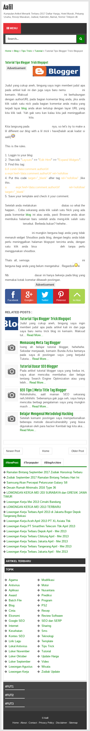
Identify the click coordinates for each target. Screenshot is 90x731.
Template (47, 641)
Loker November (19, 651)
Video (45, 661)
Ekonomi (14, 615)
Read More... (35, 335)
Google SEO (17, 620)
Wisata (46, 666)
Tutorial (46, 651)
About (24, 722)
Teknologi (48, 636)
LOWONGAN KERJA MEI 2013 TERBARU (34, 507)
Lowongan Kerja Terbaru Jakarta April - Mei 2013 (37, 541)
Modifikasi (48, 580)
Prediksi (47, 595)
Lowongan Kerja (19, 671)
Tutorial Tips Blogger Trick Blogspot (45, 319)
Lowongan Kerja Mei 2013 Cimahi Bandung (34, 501)
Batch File (15, 600)
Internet (13, 625)
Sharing (46, 625)
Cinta (12, 610)
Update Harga (50, 656)
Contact (33, 722)
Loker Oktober (18, 656)
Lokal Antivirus (18, 646)
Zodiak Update (51, 671)
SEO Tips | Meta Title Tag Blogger (43, 390)
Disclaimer (61, 722)
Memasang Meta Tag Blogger (40, 342)
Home (45, 451)
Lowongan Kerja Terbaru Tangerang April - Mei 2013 (39, 546)
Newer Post (13, 451)
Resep (46, 610)
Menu (13, 28)
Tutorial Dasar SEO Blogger (39, 366)
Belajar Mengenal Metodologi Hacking (46, 414)
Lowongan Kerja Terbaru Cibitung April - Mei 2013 (38, 536)
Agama (13, 580)
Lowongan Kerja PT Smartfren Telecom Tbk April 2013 (41, 526)
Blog (11, 605)
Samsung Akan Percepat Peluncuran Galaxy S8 (37, 482)
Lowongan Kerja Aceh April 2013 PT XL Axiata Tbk (39, 521)
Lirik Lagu (15, 641)
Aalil (8, 7)
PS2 (44, 605)
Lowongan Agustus (21, 666)
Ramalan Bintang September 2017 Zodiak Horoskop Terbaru (44, 472)
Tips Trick (48, 646)
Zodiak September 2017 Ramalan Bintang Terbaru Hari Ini (43, 477)
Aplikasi (14, 590)
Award (13, 595)
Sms (44, 630)
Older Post (77, 451)
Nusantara (48, 590)
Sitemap (73, 722)
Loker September (19, 661)
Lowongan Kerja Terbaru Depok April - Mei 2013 (36, 531)
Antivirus (14, 585)
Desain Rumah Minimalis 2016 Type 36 (31, 487)
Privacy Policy (46, 722)
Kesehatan (15, 630)
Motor (45, 585)
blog (24, 108)
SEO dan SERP (52, 620)
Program (47, 600)
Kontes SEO (17, 636)
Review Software (52, 615)
